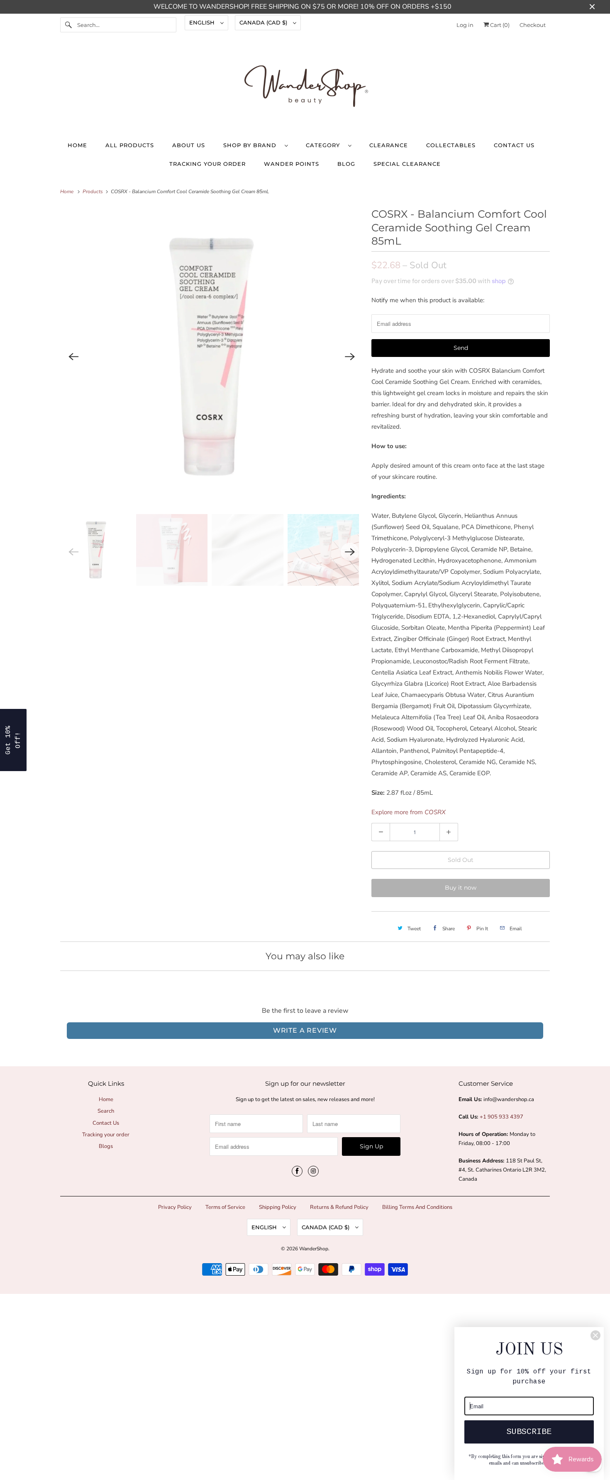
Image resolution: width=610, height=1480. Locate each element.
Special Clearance (407, 163)
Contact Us (514, 145)
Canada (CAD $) (264, 22)
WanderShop (313, 1248)
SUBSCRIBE (529, 1431)
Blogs (106, 1146)
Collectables (451, 145)
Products (93, 191)
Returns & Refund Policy (339, 1207)
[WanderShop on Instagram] (313, 1171)
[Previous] (73, 356)
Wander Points (291, 163)
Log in (464, 25)
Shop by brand (252, 145)
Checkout (533, 25)
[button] (13, 740)
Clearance (388, 145)
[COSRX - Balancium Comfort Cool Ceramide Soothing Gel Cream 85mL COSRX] (211, 356)
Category (325, 145)
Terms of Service (225, 1207)
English (202, 22)
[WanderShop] (305, 88)
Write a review (305, 1030)
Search (106, 1111)
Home (77, 145)
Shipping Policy (277, 1207)
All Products (129, 145)
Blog (346, 163)
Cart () (499, 25)
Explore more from (408, 812)
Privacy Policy (175, 1207)
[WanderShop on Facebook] (297, 1171)
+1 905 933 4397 (501, 1117)
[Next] (350, 356)
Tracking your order (207, 163)
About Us (188, 145)
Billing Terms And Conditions (417, 1207)
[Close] (595, 1335)
